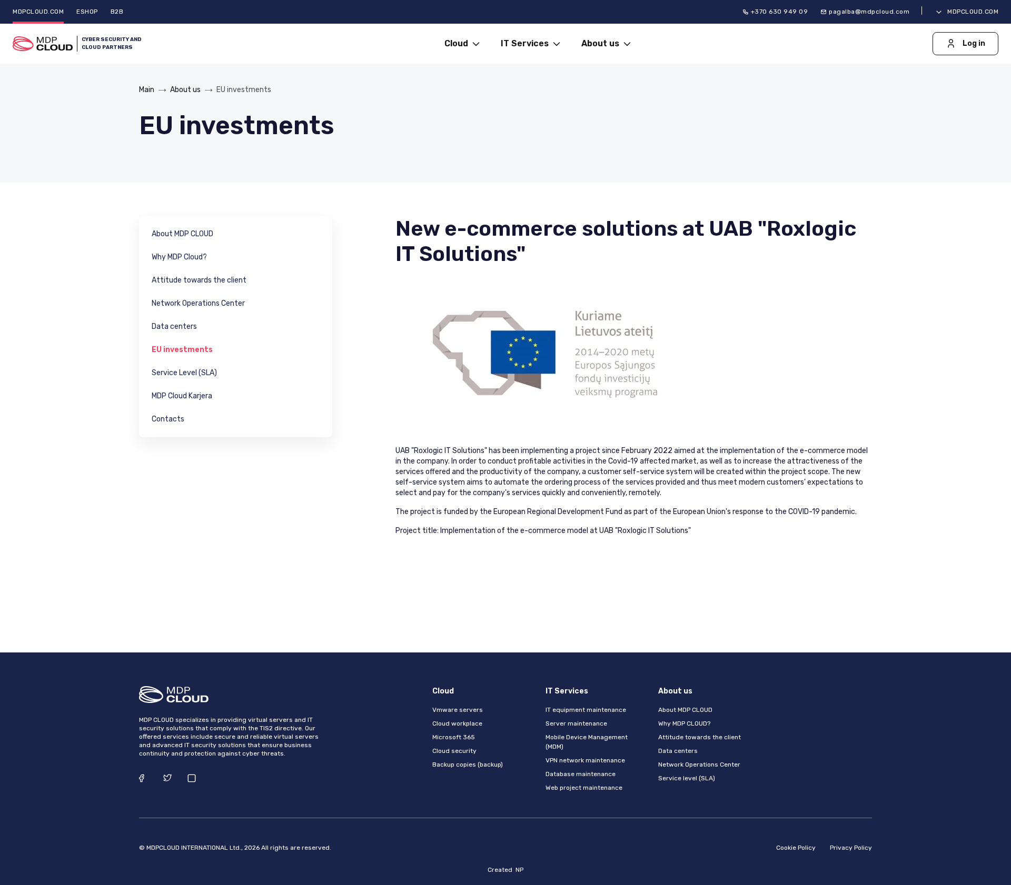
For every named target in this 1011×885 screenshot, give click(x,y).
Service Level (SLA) (184, 372)
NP (519, 869)
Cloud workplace (457, 723)
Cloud (457, 43)
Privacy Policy (851, 847)
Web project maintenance (584, 787)
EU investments (182, 349)
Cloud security (454, 751)
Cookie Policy (796, 847)
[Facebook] (143, 777)
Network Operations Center (198, 303)
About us (601, 43)
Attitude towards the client (199, 280)
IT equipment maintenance (586, 709)
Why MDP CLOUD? (684, 723)
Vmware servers (457, 709)
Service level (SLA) (686, 778)
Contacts (168, 419)
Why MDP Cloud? (179, 257)
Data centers (174, 326)
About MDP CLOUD (182, 233)
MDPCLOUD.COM (38, 11)
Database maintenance (581, 774)
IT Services (526, 43)
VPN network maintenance (585, 760)
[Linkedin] (191, 777)
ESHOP (87, 11)
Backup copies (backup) (467, 764)
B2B (117, 11)
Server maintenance (576, 723)
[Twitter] (167, 777)
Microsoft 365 (453, 737)
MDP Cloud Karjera (182, 395)
